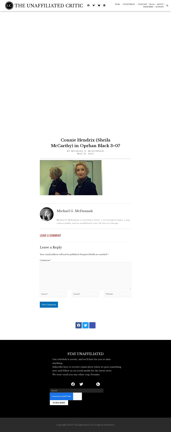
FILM (117, 4)
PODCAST (142, 4)
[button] (167, 5)
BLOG (152, 4)
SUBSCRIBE (148, 7)
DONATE (160, 7)
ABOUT (160, 4)
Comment (45, 260)
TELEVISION (129, 4)
